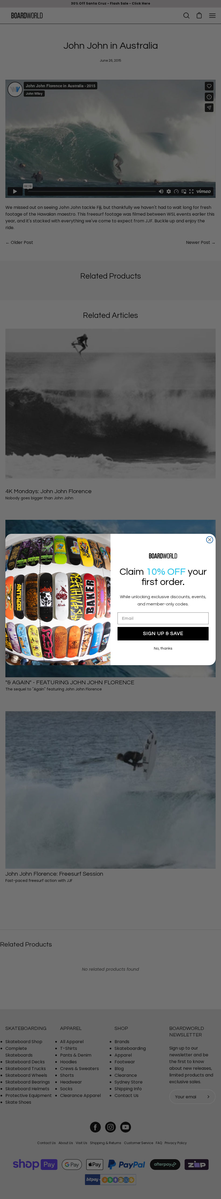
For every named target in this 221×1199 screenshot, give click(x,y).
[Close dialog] (209, 540)
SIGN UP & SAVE (163, 633)
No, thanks (163, 648)
